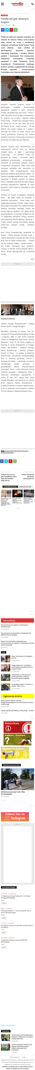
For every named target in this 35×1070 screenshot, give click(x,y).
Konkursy (5, 1031)
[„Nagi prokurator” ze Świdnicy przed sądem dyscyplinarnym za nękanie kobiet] (5, 667)
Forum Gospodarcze (11, 451)
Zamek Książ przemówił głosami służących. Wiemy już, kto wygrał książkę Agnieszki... (22, 1036)
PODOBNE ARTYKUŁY (10, 487)
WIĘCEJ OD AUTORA (25, 487)
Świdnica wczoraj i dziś (11, 765)
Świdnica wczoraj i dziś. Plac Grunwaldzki (13, 793)
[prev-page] (16, 508)
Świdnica (10, 453)
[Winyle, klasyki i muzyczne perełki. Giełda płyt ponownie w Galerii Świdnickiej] (29, 493)
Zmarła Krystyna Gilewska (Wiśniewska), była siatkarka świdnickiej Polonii (17, 501)
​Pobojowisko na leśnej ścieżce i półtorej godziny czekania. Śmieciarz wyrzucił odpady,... (21, 676)
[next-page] (19, 508)
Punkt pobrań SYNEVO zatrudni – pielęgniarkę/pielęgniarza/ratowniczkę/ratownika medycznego (17, 702)
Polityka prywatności (14, 1057)
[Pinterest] (11, 30)
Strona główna (4, 13)
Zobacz (4, 903)
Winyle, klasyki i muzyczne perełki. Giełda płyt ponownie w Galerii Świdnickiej (28, 501)
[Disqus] (17, 534)
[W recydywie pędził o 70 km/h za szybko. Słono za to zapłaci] (5, 686)
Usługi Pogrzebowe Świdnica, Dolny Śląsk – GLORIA (17, 710)
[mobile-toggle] (2, 4)
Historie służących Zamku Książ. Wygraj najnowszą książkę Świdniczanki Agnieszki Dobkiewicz (22, 1047)
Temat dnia (11, 13)
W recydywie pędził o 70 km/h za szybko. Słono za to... (22, 685)
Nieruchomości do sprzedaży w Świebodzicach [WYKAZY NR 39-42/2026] (16, 634)
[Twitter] (7, 30)
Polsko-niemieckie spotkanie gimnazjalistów (27, 476)
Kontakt (24, 1057)
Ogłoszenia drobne (12, 696)
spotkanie (4, 453)
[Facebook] (3, 30)
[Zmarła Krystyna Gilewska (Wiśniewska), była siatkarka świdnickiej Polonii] (17, 493)
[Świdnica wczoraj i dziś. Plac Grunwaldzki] (17, 779)
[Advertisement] (17, 283)
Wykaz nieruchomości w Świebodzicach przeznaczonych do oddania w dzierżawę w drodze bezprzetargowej (17, 643)
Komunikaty (9, 620)
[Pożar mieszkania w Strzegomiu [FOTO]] (5, 658)
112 (3, 652)
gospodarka (20, 451)
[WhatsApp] (16, 30)
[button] (32, 4)
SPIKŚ (26, 451)
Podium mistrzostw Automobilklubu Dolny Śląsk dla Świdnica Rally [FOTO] (9, 477)
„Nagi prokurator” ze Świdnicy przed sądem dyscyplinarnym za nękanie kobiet (22, 667)
